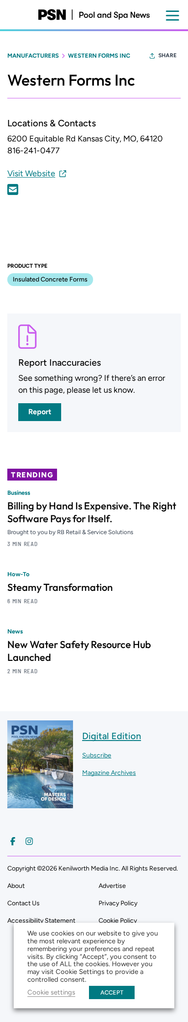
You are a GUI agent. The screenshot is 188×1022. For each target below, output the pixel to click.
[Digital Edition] (40, 804)
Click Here (12, 189)
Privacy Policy (118, 903)
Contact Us (23, 903)
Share (167, 55)
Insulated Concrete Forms (50, 279)
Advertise (112, 886)
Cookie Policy (118, 921)
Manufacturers (33, 56)
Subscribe (96, 755)
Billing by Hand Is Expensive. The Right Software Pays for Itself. (91, 512)
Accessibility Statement (41, 921)
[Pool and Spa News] (93, 14)
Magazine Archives (109, 773)
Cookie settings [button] (51, 992)
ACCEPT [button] (111, 992)
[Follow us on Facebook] (12, 841)
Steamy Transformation (60, 587)
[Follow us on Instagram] (29, 841)
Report (39, 411)
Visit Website (31, 173)
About (16, 886)
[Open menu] (172, 15)
